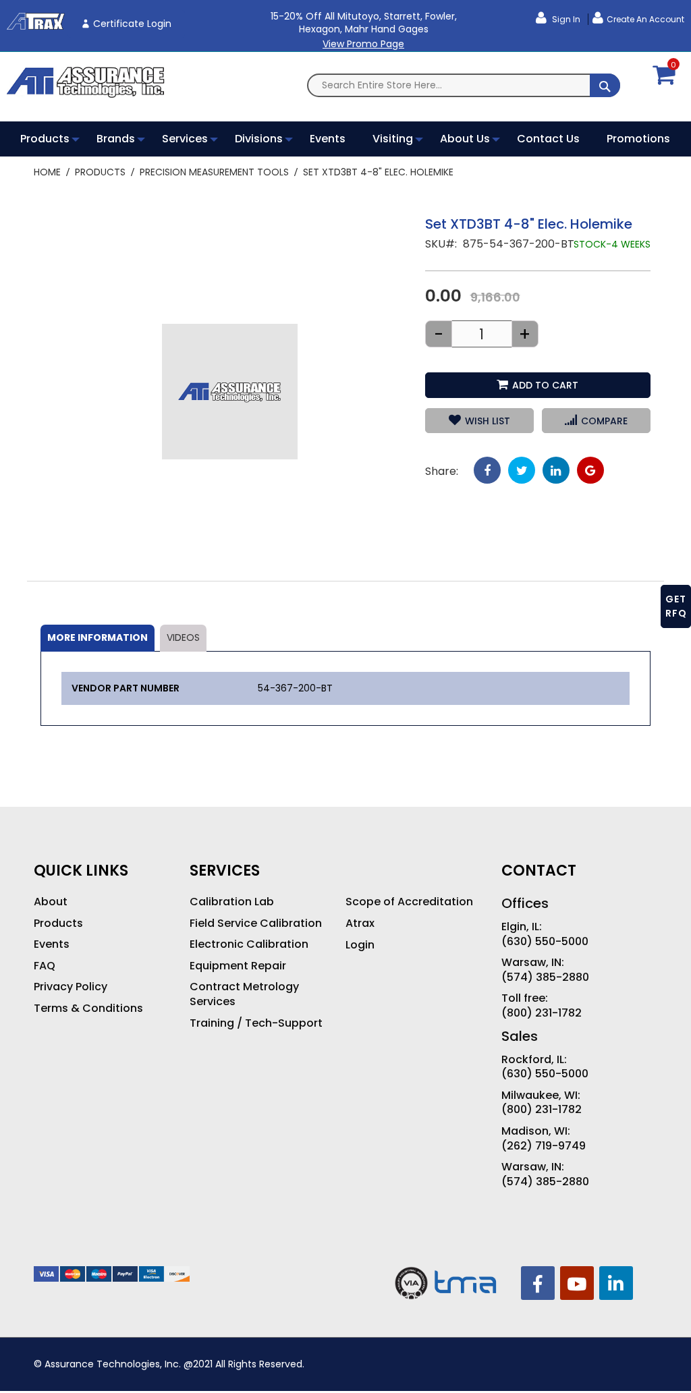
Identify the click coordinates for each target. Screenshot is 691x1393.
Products (100, 172)
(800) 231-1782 (541, 1013)
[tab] (97, 638)
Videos (183, 637)
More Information (97, 637)
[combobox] (463, 85)
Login (360, 945)
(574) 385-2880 (545, 977)
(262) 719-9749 (543, 1146)
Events (52, 944)
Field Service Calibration (256, 923)
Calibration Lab (232, 901)
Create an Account (645, 19)
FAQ (44, 966)
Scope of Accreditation (409, 901)
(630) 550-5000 (544, 941)
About (50, 901)
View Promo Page (363, 44)
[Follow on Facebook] (538, 1283)
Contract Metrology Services (244, 993)
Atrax (360, 923)
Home (47, 172)
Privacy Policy (70, 986)
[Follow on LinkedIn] (616, 1283)
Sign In (565, 19)
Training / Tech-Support (256, 1023)
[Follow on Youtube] (577, 1283)
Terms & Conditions (88, 1008)
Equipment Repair (238, 966)
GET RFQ (676, 606)
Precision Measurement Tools (214, 172)
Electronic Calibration (249, 944)
